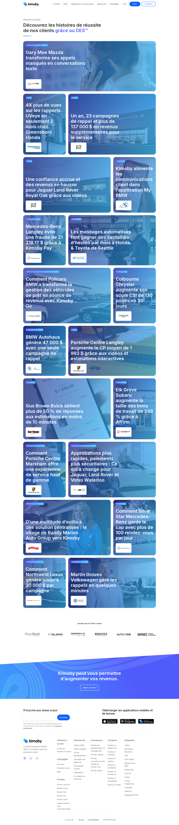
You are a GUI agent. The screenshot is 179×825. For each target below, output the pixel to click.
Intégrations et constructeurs (82, 4)
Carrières (60, 764)
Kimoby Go (61, 796)
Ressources (101, 4)
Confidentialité (93, 820)
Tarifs (65, 4)
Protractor (129, 787)
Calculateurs (96, 740)
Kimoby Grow (62, 788)
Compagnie (114, 4)
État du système (80, 749)
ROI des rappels (97, 755)
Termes (81, 820)
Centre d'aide (79, 745)
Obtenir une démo (89, 688)
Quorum (128, 773)
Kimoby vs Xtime (114, 785)
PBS (126, 756)
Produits (56, 4)
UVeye (127, 777)
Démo (135, 4)
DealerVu (128, 791)
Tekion (127, 745)
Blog (58, 772)
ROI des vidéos (96, 771)
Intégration (130, 740)
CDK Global (129, 759)
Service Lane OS (63, 784)
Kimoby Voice (62, 799)
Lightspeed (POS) (131, 795)
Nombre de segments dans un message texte (98, 748)
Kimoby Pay (61, 792)
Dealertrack (129, 770)
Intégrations (78, 772)
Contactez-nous (63, 768)
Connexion (148, 4)
